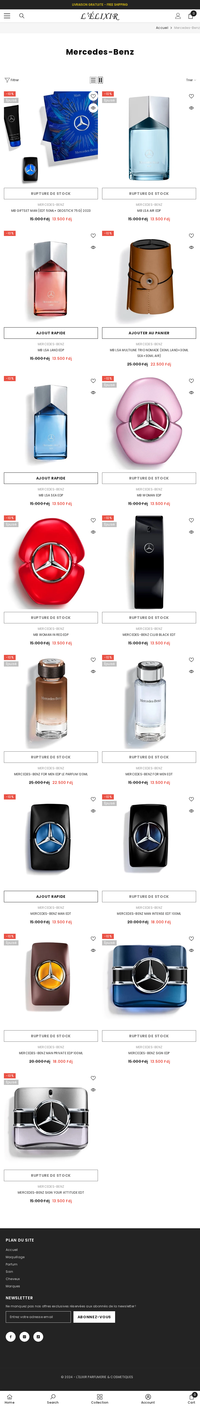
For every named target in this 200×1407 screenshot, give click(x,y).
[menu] (7, 16)
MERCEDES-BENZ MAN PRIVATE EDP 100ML (51, 1053)
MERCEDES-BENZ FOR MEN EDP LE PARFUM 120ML (51, 774)
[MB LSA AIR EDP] (149, 138)
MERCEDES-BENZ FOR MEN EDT (149, 774)
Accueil (162, 27)
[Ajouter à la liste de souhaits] (93, 96)
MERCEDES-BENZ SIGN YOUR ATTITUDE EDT (51, 1192)
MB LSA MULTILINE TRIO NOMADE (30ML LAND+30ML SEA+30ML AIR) (149, 353)
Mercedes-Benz (187, 27)
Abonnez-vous (94, 1317)
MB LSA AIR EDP (149, 210)
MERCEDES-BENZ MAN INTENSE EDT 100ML (149, 913)
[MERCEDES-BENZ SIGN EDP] (149, 981)
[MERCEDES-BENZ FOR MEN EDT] (149, 702)
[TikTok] (38, 1337)
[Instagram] (24, 1337)
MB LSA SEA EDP (51, 495)
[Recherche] (22, 16)
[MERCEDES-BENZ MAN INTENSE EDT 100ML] (149, 841)
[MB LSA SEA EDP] (51, 423)
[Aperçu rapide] (93, 108)
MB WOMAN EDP (149, 495)
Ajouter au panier (149, 333)
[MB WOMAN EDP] (149, 423)
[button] (93, 80)
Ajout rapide (51, 333)
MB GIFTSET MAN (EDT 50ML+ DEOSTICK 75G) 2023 (51, 210)
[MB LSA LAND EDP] (51, 278)
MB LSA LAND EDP (51, 350)
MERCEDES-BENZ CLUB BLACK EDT (149, 634)
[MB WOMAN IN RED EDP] (51, 562)
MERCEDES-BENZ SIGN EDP (149, 1053)
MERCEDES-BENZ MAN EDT (50, 913)
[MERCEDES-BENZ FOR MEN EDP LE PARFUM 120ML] (51, 702)
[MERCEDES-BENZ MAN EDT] (51, 841)
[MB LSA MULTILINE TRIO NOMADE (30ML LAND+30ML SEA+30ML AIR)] (149, 278)
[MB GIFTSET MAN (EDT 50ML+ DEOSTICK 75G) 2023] (51, 138)
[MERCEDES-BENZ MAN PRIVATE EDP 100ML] (51, 981)
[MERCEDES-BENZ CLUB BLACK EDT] (149, 562)
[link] (53, 1399)
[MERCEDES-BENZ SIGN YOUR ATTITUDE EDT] (51, 1120)
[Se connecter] (178, 16)
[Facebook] (11, 1337)
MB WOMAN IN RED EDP (50, 634)
